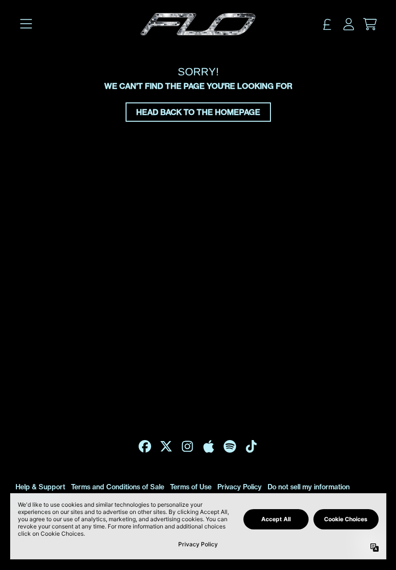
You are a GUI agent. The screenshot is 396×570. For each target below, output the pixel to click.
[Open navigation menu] (26, 24)
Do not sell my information (309, 487)
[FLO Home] (198, 24)
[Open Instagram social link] (187, 446)
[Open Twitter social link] (166, 446)
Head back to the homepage (198, 112)
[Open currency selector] (327, 24)
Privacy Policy (239, 487)
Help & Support (40, 487)
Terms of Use (191, 487)
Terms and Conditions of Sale (117, 487)
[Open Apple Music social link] (208, 446)
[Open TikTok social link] (251, 446)
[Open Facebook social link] (145, 446)
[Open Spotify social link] (229, 446)
